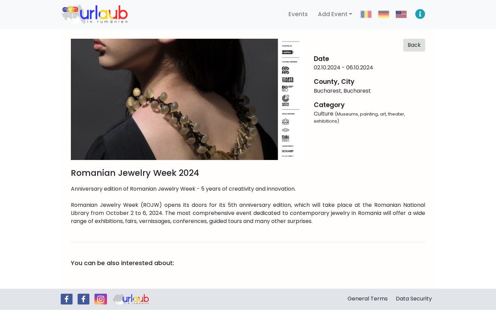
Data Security (414, 298)
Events (298, 14)
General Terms (368, 298)
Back (414, 45)
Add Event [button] (333, 14)
